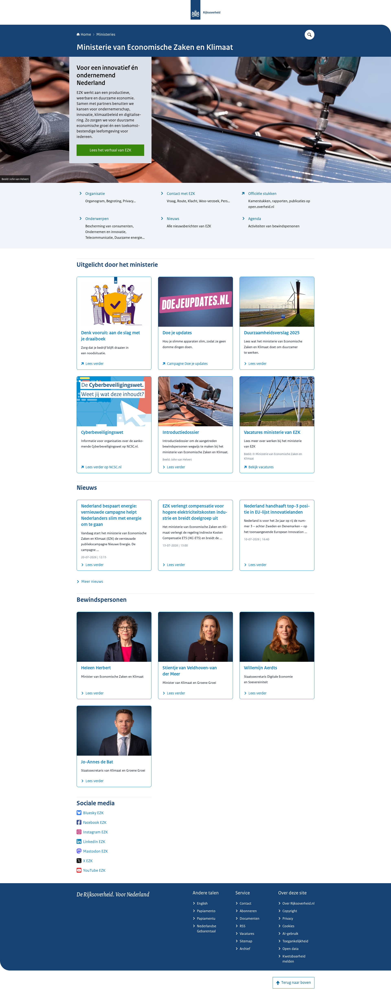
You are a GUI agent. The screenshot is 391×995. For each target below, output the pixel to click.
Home (86, 34)
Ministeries (105, 34)
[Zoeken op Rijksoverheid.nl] (309, 35)
